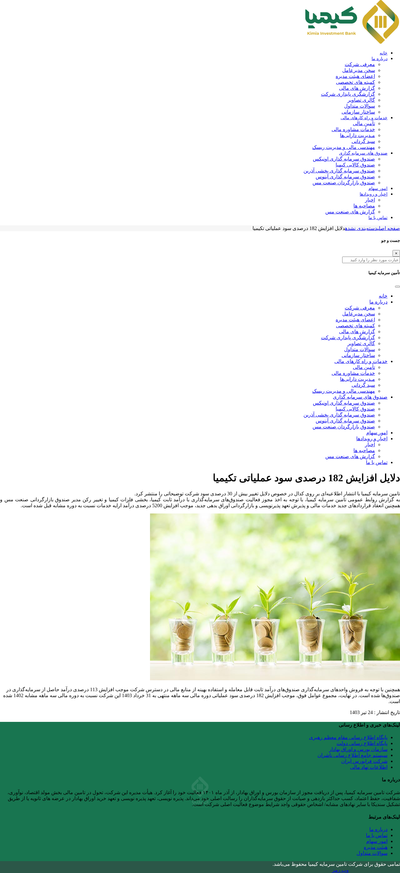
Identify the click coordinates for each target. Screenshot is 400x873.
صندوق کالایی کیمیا (355, 164)
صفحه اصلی (388, 228)
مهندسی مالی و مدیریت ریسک (343, 147)
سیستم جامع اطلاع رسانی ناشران (353, 755)
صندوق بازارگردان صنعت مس (343, 182)
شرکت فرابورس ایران (364, 761)
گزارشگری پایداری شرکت (348, 94)
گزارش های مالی (357, 88)
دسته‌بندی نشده (361, 228)
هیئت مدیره (376, 847)
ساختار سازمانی (358, 112)
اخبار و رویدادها (374, 194)
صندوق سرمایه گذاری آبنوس (345, 176)
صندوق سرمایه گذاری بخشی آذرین (339, 170)
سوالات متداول (359, 106)
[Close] (397, 287)
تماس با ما (378, 217)
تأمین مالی (364, 123)
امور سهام (378, 188)
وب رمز (340, 870)
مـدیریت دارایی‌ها (357, 135)
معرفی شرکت (360, 64)
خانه (384, 52)
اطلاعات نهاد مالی (369, 767)
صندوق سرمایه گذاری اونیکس (344, 158)
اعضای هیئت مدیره (355, 76)
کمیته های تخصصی (355, 82)
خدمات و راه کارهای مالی (364, 117)
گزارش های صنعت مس (350, 211)
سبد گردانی (363, 141)
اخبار (370, 199)
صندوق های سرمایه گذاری (363, 153)
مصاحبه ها (364, 205)
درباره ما (380, 58)
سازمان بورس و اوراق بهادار (358, 749)
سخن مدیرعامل (358, 70)
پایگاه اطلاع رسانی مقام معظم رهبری (348, 737)
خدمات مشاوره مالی (353, 129)
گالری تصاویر (361, 100)
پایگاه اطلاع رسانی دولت (362, 743)
